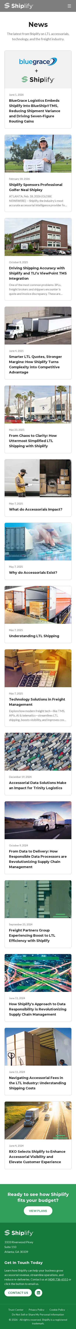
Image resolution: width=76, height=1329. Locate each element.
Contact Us (18, 1292)
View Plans (38, 1210)
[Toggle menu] (69, 6)
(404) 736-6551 (58, 1279)
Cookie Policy (57, 1309)
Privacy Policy (36, 1309)
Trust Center (15, 1309)
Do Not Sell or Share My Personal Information (38, 1314)
